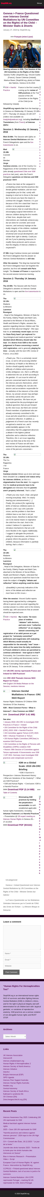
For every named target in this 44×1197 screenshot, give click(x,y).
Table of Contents (10, 793)
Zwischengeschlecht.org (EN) (15, 1099)
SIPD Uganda (8, 1077)
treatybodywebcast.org (12, 119)
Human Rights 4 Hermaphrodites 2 (17, 1064)
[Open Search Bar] (29, 3)
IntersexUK (7, 1058)
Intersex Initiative (10, 1069)
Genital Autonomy (10, 1088)
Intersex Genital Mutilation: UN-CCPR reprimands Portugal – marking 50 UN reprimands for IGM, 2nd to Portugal (18, 1180)
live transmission (32, 291)
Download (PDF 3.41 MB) (21, 714)
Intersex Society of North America (16, 1066)
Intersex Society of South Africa (16, 1091)
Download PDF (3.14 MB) (21, 789)
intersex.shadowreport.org (13, 1061)
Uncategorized (11, 880)
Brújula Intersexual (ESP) (13, 1075)
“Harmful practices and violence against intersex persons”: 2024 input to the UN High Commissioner (21, 1135)
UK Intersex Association (12, 1055)
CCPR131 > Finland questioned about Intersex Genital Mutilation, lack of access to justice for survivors (21, 1171)
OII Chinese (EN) (10, 1097)
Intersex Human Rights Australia (16, 1083)
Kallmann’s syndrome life (13, 1094)
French (22, 122)
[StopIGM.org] (6, 3)
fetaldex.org (8, 1086)
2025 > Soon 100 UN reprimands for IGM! (19, 1129)
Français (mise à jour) (23, 37)
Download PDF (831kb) (20, 825)
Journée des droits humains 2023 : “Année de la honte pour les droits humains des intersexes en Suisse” (21, 1150)
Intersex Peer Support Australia (15, 1080)
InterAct (6, 1072)
